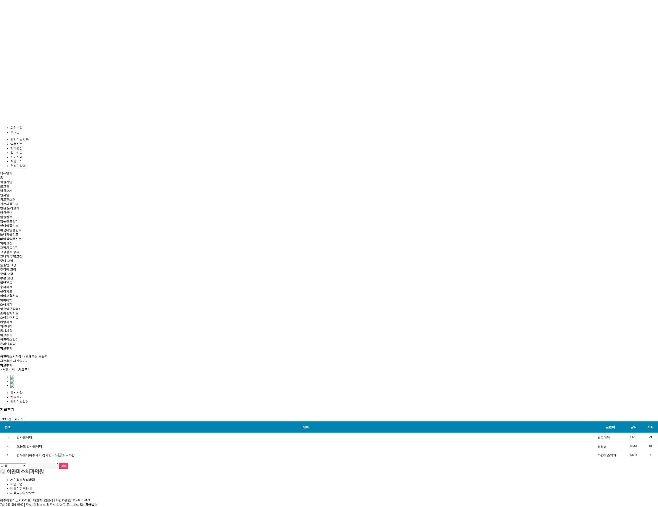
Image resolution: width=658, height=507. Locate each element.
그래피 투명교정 (11, 256)
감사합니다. (25, 437)
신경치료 (6, 291)
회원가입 (16, 127)
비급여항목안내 (21, 488)
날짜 (633, 427)
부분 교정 (6, 278)
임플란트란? (8, 221)
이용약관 (16, 484)
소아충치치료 (9, 313)
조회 (650, 427)
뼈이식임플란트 (11, 239)
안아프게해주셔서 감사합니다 (37, 455)
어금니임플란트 (11, 230)
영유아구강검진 (11, 309)
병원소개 (6, 191)
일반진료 (16, 152)
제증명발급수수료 (22, 493)
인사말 (4, 195)
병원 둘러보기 (9, 208)
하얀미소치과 (19, 139)
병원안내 (6, 212)
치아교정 (16, 148)
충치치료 (6, 287)
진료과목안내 (9, 204)
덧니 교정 (6, 261)
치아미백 (6, 300)
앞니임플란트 (9, 226)
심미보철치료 (9, 296)
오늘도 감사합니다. (30, 446)
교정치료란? (8, 247)
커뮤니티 (16, 161)
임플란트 (16, 144)
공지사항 (6, 331)
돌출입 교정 (8, 265)
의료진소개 (7, 199)
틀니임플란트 (9, 234)
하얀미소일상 (9, 339)
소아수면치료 (9, 317)
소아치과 (16, 157)
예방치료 (6, 322)
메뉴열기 (6, 173)
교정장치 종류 (9, 252)
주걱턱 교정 (8, 269)
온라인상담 (18, 166)
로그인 (15, 132)
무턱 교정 (6, 274)
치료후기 (6, 335)
